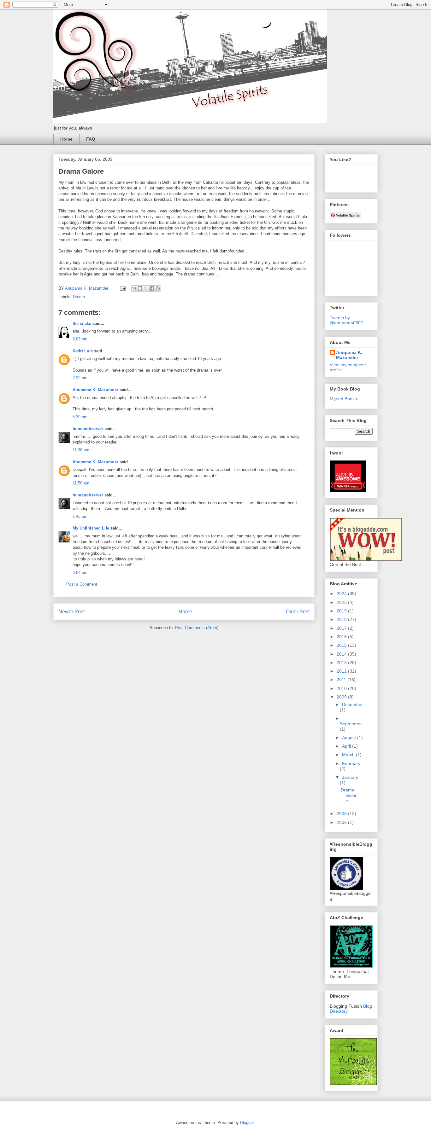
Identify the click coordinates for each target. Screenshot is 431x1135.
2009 (342, 696)
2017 (342, 628)
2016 (342, 636)
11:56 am (81, 483)
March (349, 754)
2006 (342, 822)
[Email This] (134, 288)
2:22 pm (80, 377)
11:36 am (81, 450)
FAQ (90, 139)
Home (66, 139)
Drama (79, 296)
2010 (342, 688)
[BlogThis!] (140, 288)
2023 (342, 602)
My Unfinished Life (91, 528)
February (351, 763)
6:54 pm (80, 572)
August (349, 737)
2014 (342, 654)
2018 (342, 619)
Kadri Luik (83, 351)
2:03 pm (80, 339)
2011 (342, 679)
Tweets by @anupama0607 (346, 320)
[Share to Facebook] (152, 288)
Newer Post (71, 611)
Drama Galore (349, 795)
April (347, 746)
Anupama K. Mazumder (95, 389)
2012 (342, 671)
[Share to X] (146, 288)
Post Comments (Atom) (196, 627)
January (350, 777)
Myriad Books (343, 398)
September (351, 723)
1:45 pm (80, 516)
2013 (342, 662)
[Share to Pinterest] (158, 288)
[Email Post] (122, 288)
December (352, 704)
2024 (342, 593)
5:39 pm (80, 416)
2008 (342, 813)
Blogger (247, 1122)
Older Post (298, 611)
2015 (342, 645)
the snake (82, 323)
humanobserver (88, 428)
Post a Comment (81, 584)
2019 (342, 610)
